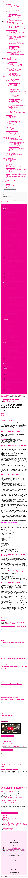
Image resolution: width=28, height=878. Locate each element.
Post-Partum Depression (14, 70)
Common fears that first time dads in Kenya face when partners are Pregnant (14, 787)
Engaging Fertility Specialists (15, 15)
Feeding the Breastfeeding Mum (15, 154)
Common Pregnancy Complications (16, 32)
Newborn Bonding (13, 84)
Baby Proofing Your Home (14, 99)
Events (7, 186)
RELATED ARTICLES (7, 626)
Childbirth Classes (6, 715)
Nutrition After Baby (13, 73)
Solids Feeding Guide (10, 179)
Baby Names (9, 164)
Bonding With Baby (10, 80)
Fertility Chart (6, 820)
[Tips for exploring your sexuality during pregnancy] (8, 654)
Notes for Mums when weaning (13, 173)
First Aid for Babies (13, 94)
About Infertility (12, 12)
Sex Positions (11, 7)
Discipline (8, 118)
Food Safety (11, 41)
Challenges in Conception (14, 10)
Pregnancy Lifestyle (10, 35)
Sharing (10, 123)
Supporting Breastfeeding (11, 155)
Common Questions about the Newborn (17, 91)
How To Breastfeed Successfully (16, 139)
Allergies (11, 92)
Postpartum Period (10, 68)
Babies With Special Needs (12, 104)
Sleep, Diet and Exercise (14, 46)
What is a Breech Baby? (14, 31)
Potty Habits (8, 127)
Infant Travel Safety (13, 108)
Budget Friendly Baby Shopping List (14, 166)
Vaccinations (11, 86)
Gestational (3, 439)
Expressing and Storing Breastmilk (16, 145)
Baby (4, 76)
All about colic (12, 90)
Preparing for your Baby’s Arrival (13, 52)
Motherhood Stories (10, 185)
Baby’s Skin (11, 87)
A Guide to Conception (14, 6)
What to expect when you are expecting (17, 28)
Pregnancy (5, 21)
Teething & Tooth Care (14, 97)
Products (8, 187)
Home (4, 1)
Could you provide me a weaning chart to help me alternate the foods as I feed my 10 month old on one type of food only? (14, 740)
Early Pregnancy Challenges (15, 26)
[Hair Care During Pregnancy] (11, 797)
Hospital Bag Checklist (11, 171)
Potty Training (12, 129)
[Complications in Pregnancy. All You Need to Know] (7, 662)
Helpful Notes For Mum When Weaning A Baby (13, 823)
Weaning (8, 110)
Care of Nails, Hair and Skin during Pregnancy (11, 802)
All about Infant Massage (14, 83)
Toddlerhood (6, 113)
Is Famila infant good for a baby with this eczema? (14, 746)
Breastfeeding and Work (14, 144)
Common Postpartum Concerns (15, 69)
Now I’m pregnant (10, 22)
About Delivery (9, 63)
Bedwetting (11, 128)
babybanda (15, 769)
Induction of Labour (13, 62)
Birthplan (8, 165)
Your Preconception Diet (14, 9)
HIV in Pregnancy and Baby (15, 42)
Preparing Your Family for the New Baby (17, 55)
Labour (10, 60)
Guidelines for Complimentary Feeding (17, 112)
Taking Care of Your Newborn (12, 85)
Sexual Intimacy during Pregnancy (16, 51)
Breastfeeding (6, 137)
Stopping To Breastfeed (14, 147)
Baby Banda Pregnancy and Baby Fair (11, 194)
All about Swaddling (13, 81)
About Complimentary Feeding (15, 111)
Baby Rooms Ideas (13, 53)
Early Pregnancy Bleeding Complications (16, 622)
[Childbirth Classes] (8, 711)
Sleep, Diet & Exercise (10, 623)
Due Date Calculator (10, 168)
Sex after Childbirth (13, 49)
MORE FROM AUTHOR (19, 626)
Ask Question (9, 160)
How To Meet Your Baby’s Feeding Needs (18, 152)
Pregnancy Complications (11, 30)
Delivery (10, 67)
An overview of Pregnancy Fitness (11, 684)
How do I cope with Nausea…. (10, 743)
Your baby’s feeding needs (11, 150)
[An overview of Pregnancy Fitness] (8, 680)
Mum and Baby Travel (13, 107)
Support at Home (12, 156)
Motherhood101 (6, 196)
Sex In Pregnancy (10, 48)
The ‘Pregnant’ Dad (13, 27)
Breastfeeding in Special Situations (16, 142)
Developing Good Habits (11, 122)
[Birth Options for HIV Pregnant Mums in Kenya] (6, 762)
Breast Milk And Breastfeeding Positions (17, 140)
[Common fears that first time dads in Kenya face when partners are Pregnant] (6, 784)
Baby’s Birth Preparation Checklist (16, 54)
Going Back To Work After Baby (16, 75)
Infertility (8, 11)
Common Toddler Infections (12, 131)
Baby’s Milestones (13, 96)
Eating (10, 126)
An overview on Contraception (15, 20)
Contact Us (8, 182)
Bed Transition (9, 115)
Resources (5, 163)
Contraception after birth (14, 17)
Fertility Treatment (13, 14)
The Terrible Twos (13, 120)
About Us (8, 184)
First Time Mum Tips (13, 74)
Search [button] (2, 199)
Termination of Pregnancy (14, 33)
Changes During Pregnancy (15, 39)
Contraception (9, 16)
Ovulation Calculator (10, 180)
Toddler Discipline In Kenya (15, 121)
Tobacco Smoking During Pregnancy (12, 699)
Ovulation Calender (7, 829)
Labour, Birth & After (8, 58)
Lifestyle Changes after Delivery (13, 71)
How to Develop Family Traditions (16, 102)
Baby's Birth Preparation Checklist (8, 713)
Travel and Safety (10, 106)
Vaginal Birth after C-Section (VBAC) (17, 64)
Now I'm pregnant (4, 791)
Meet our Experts (9, 161)
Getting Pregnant (7, 2)
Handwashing (12, 124)
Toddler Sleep (12, 117)
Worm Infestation (12, 132)
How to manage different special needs (17, 105)
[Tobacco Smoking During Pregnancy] (8, 695)
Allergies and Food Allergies (15, 136)
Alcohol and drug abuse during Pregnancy (18, 36)
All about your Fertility (14, 5)
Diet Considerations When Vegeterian (12, 642)
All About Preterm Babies (14, 79)
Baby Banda (6, 192)
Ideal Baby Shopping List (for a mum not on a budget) (15, 824)
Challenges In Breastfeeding (15, 143)
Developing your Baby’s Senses (15, 100)
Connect (5, 181)
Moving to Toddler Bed (14, 116)
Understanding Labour (11, 59)
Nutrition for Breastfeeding (12, 153)
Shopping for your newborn (15, 57)
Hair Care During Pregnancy (9, 800)
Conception (8, 4)
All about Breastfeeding (11, 138)
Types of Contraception (14, 19)
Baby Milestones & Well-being (12, 95)
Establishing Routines (13, 101)
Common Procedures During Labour (16, 65)
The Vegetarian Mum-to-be (14, 47)
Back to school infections (14, 133)
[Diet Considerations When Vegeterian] (8, 638)
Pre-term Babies (9, 78)
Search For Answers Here (11, 159)
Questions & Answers (8, 158)
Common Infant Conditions (14, 89)
